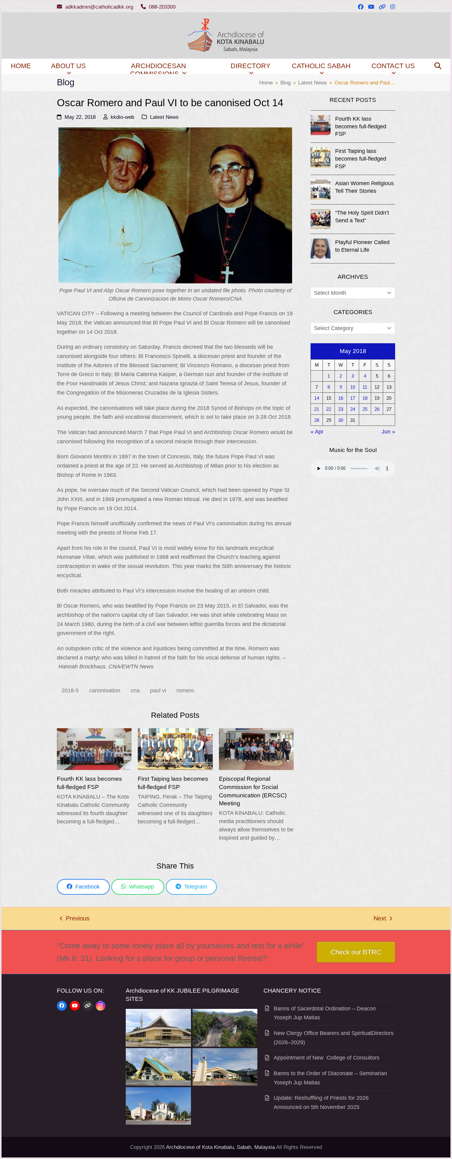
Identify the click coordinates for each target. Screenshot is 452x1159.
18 (365, 398)
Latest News (164, 117)
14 (316, 398)
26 (377, 409)
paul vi (158, 690)
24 (352, 409)
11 (365, 387)
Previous (74, 919)
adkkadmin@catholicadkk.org (99, 7)
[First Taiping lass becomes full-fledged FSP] (175, 749)
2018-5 (70, 690)
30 (340, 420)
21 (316, 409)
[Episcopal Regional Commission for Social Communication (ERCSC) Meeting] (256, 749)
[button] (437, 66)
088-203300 (162, 7)
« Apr (317, 432)
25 (365, 409)
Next (380, 919)
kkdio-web (122, 117)
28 (316, 420)
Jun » (388, 432)
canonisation (104, 690)
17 (352, 398)
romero (185, 690)
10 (352, 387)
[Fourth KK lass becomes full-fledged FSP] (94, 749)
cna (135, 690)
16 (340, 398)
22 (328, 409)
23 (340, 409)
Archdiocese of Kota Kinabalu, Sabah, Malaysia (220, 1147)
